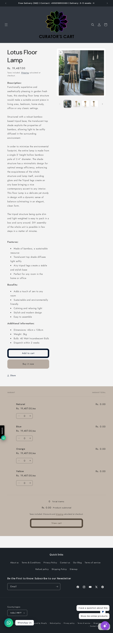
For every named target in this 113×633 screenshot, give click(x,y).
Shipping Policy (59, 569)
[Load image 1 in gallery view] (67, 104)
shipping (59, 514)
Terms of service (92, 562)
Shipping (25, 72)
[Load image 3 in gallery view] (85, 104)
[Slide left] (59, 104)
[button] (6, 24)
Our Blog (77, 562)
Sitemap (73, 569)
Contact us (65, 562)
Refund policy (42, 569)
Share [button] (13, 375)
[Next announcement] (107, 3)
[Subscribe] (57, 586)
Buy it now (28, 364)
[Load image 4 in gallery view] (94, 104)
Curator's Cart (25, 623)
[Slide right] (102, 104)
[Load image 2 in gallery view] (76, 104)
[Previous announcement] (6, 3)
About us (14, 562)
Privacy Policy (50, 562)
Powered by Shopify (39, 623)
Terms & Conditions (31, 562)
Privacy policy (69, 623)
